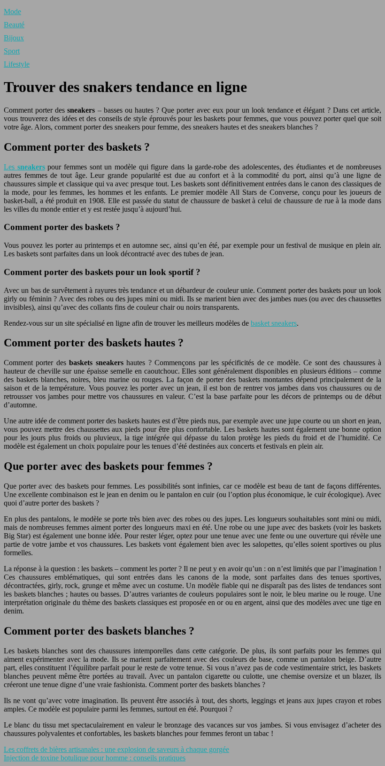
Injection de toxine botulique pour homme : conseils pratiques (94, 758)
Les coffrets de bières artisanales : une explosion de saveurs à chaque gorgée (116, 749)
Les (24, 167)
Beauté (14, 25)
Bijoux (14, 38)
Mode (12, 11)
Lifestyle (17, 64)
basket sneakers (274, 323)
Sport (12, 51)
